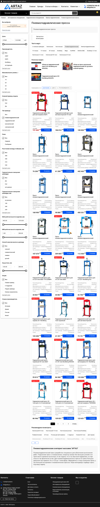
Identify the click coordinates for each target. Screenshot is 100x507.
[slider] (3, 44)
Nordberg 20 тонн (48, 439)
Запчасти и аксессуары (40, 37)
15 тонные (43, 50)
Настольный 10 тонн (52, 430)
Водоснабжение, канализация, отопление (61, 490)
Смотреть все (6, 68)
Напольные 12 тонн (37, 55)
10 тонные (35, 50)
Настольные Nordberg (80, 430)
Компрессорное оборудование (61, 487)
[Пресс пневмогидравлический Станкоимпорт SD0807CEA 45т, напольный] (87, 226)
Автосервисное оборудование (61, 484)
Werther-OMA (81, 50)
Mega (66, 50)
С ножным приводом (38, 46)
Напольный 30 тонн (51, 55)
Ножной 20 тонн (80, 435)
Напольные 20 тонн (65, 55)
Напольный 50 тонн (37, 430)
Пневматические (37, 435)
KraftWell (72, 50)
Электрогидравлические (88, 46)
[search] (74, 13)
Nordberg (59, 50)
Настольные (59, 46)
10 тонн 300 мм (90, 439)
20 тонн (46, 435)
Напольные (50, 46)
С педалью (71, 435)
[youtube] (77, 482)
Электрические (36, 439)
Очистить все (6, 30)
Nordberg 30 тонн (60, 439)
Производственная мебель (60, 494)
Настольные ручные (65, 430)
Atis (83, 439)
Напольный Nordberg (73, 439)
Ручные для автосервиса (58, 435)
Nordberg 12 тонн (92, 50)
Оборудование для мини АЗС (61, 482)
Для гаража (91, 435)
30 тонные (52, 50)
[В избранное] (50, 94)
